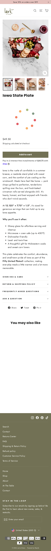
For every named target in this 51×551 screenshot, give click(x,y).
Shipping (6, 143)
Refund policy (9, 451)
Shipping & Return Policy (14, 446)
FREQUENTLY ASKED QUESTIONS (21, 291)
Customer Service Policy (14, 455)
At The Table (8, 485)
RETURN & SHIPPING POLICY (19, 284)
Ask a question (12, 299)
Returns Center (9, 436)
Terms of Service (10, 460)
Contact (6, 431)
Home (5, 471)
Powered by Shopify (33, 548)
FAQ (5, 441)
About (5, 480)
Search (6, 426)
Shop (5, 475)
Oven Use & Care (13, 277)
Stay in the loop (14, 501)
